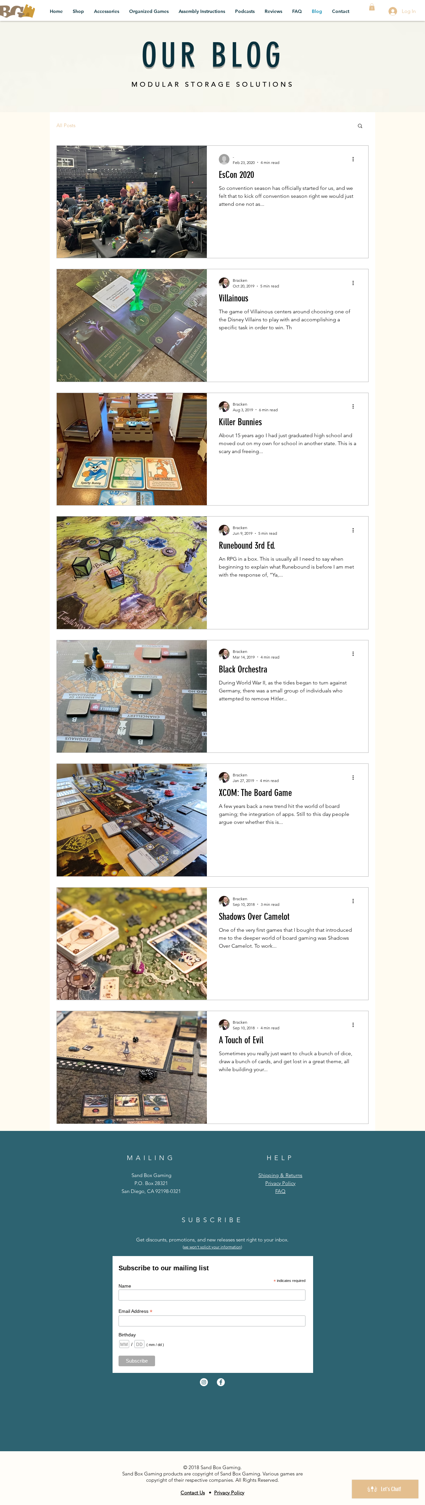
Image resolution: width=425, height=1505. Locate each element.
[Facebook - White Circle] (221, 1382)
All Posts (65, 125)
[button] (372, 7)
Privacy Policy (280, 1183)
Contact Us (193, 1492)
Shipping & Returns (280, 1175)
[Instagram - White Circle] (204, 1382)
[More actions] (355, 159)
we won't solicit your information (212, 1246)
